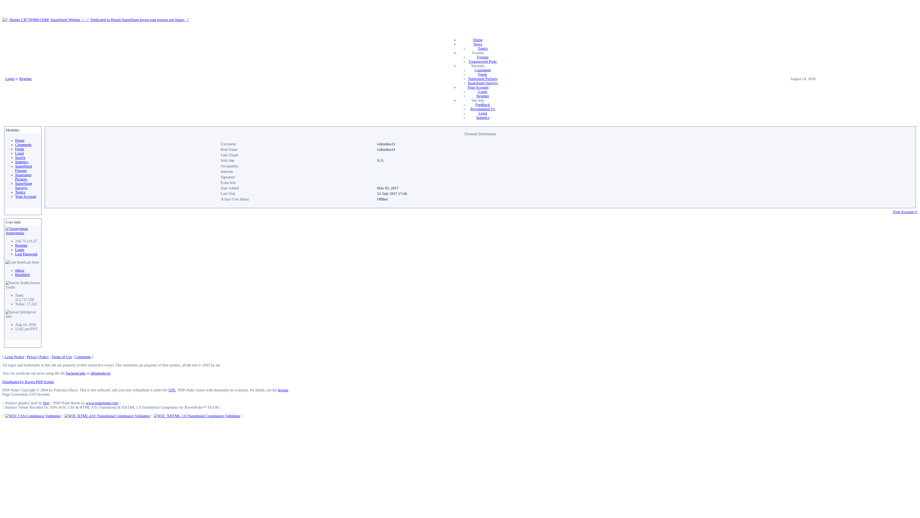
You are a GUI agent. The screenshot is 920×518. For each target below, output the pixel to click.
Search (20, 158)
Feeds (482, 74)
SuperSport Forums (23, 168)
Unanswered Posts (483, 61)
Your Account (478, 87)
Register (25, 79)
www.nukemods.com (102, 403)
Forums (483, 57)
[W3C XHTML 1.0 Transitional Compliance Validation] (197, 416)
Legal (482, 113)
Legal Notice (14, 357)
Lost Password (26, 254)
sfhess (19, 270)
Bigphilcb (22, 275)
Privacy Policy (38, 357)
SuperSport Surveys (483, 83)
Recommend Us (483, 109)
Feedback (482, 105)
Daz (46, 403)
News (477, 44)
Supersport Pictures (482, 79)
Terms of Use (62, 357)
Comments (483, 70)
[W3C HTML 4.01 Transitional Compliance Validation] (107, 416)
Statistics (482, 118)
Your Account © (905, 212)
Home (478, 40)
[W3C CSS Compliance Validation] (33, 416)
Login (9, 79)
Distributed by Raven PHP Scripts (28, 382)
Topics (483, 49)
